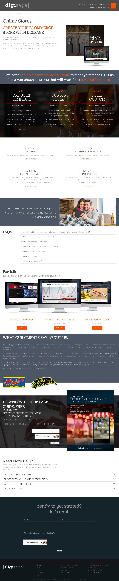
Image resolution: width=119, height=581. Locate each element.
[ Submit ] (59, 550)
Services (11, 14)
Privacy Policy (36, 579)
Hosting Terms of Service (49, 579)
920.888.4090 (94, 573)
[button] (31, 159)
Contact (40, 572)
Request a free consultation (99, 7)
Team (39, 570)
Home (5, 14)
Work (39, 567)
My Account (41, 575)
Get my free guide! (55, 443)
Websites (19, 14)
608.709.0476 (81, 4)
